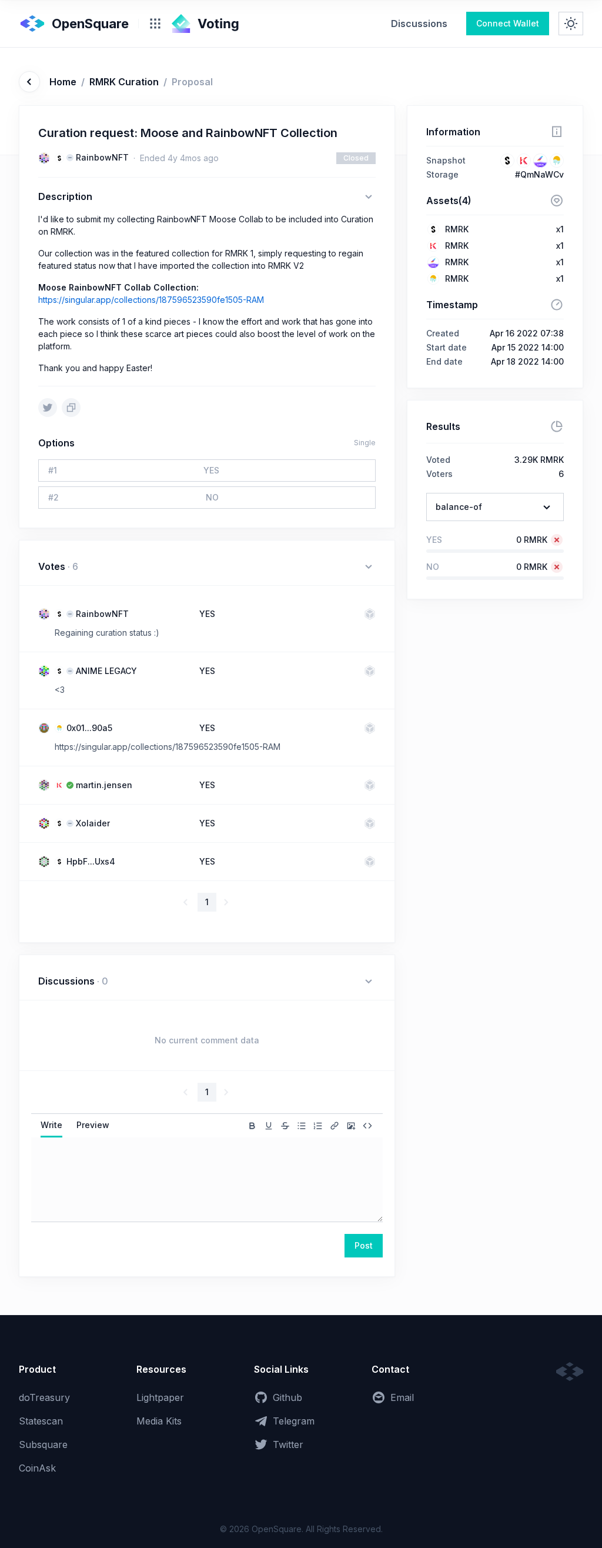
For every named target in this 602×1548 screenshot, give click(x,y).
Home (62, 82)
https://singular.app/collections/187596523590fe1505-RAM (151, 300)
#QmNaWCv (539, 174)
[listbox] (495, 507)
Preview (92, 1125)
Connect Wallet (507, 23)
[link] (419, 23)
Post (363, 1245)
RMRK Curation (124, 82)
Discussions (419, 23)
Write (51, 1125)
